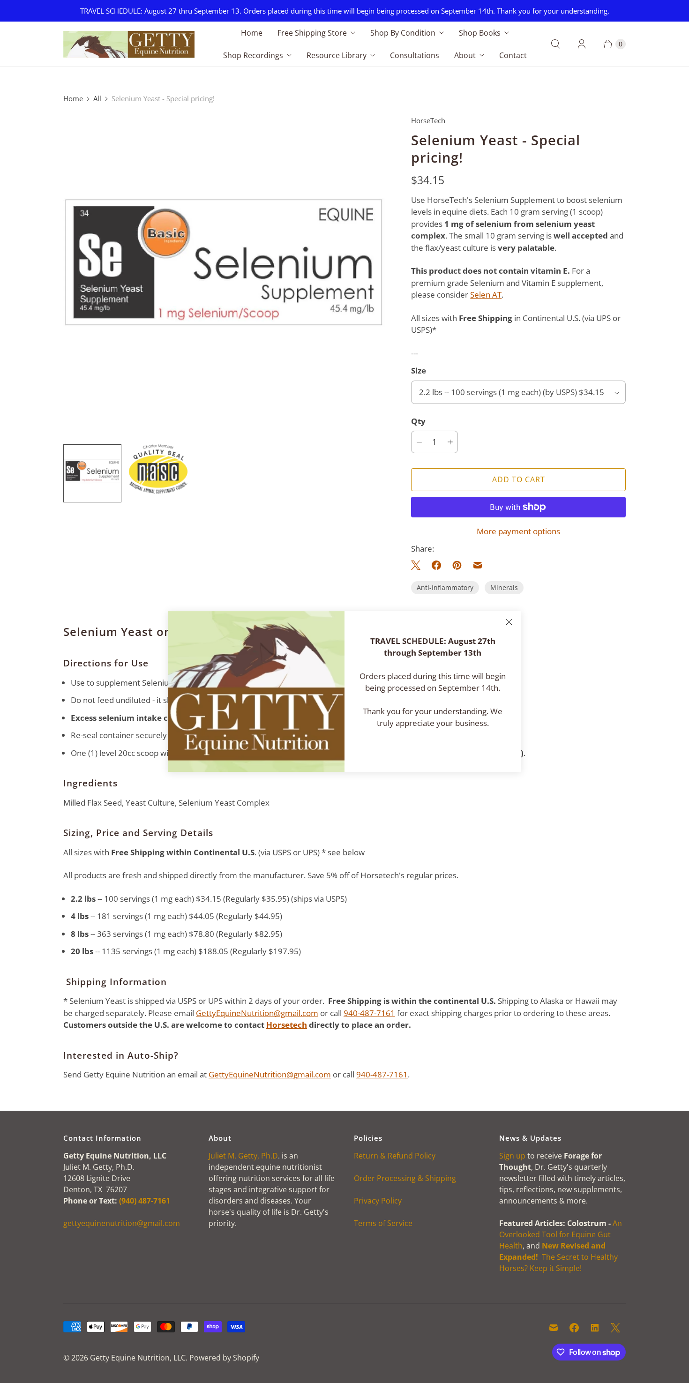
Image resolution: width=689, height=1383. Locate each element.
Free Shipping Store (312, 33)
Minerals (504, 587)
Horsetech (286, 1024)
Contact (513, 55)
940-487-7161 (369, 1013)
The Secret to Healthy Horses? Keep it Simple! (558, 1257)
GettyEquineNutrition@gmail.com (257, 1013)
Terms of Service (383, 1223)
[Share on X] (418, 565)
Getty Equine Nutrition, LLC (138, 1358)
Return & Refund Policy (394, 1156)
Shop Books (480, 33)
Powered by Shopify (224, 1358)
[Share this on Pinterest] (457, 565)
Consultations (414, 55)
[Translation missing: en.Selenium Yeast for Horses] (92, 473)
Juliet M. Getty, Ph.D (243, 1156)
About (465, 55)
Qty (418, 421)
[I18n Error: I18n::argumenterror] (158, 468)
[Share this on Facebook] (436, 565)
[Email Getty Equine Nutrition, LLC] (553, 1327)
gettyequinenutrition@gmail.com (121, 1223)
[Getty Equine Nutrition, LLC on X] (615, 1327)
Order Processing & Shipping (405, 1178)
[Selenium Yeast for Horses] (224, 276)
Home (251, 33)
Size (418, 370)
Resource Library (337, 55)
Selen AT (486, 294)
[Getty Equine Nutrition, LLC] (129, 44)
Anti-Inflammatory (445, 587)
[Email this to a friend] (477, 565)
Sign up (512, 1156)
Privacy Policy (378, 1201)
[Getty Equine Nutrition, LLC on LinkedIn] (594, 1327)
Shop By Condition (402, 33)
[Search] (555, 44)
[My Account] (582, 44)
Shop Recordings (253, 55)
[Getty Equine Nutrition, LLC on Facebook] (574, 1327)
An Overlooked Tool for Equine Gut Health (560, 1234)
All (97, 98)
